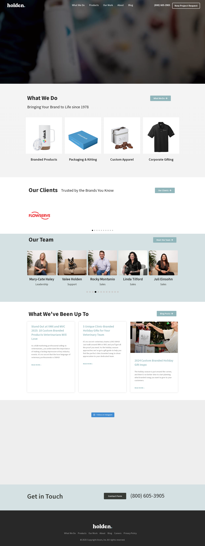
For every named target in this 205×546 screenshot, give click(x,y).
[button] (92, 230)
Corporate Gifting (161, 159)
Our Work (108, 5)
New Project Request (186, 5)
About (120, 5)
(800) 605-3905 (162, 5)
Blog (130, 5)
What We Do (78, 5)
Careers (117, 533)
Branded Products (44, 159)
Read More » (36, 365)
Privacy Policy (130, 533)
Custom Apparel (122, 159)
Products (94, 5)
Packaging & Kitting (83, 159)
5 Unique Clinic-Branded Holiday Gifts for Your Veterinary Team (98, 331)
